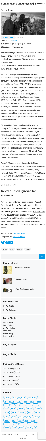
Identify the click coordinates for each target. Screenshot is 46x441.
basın (32, 401)
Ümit (35, 424)
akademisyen (32, 397)
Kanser (38, 409)
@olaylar (7, 397)
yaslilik (15, 424)
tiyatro (27, 249)
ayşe (25, 401)
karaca (7, 412)
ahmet (23, 397)
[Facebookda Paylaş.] (7, 243)
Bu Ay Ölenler (8, 306)
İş (35, 428)
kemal (14, 412)
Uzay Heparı (8, 376)
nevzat (4, 249)
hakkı (6, 409)
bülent (39, 401)
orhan (14, 416)
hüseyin (21, 409)
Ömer (29, 424)
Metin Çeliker (8, 336)
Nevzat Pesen (19, 233)
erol (22, 405)
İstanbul (29, 428)
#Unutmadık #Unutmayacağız (18, 3)
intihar (14, 40)
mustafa (37, 412)
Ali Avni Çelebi (9, 328)
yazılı (22, 424)
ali (5, 401)
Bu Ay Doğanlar (9, 310)
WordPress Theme (35, 435)
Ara (42, 256)
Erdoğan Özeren (20, 279)
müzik (6, 416)
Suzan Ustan (8, 372)
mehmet (22, 412)
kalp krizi (29, 409)
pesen (12, 249)
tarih (20, 420)
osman (21, 416)
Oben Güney (8, 333)
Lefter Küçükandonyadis (24, 289)
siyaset (7, 420)
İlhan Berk (7, 331)
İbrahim (7, 428)
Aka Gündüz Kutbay (22, 267)
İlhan (14, 428)
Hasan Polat (8, 322)
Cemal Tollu (8, 380)
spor (13, 420)
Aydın (19, 401)
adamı (15, 397)
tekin (26, 420)
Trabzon (7, 424)
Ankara (11, 401)
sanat (28, 416)
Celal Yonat (7, 384)
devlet (6, 405)
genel (28, 405)
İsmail (21, 428)
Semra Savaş (8, 368)
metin (30, 412)
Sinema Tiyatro (8, 37)
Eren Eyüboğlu (9, 325)
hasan (13, 409)
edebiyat (14, 405)
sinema (19, 249)
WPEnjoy (23, 438)
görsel (35, 405)
